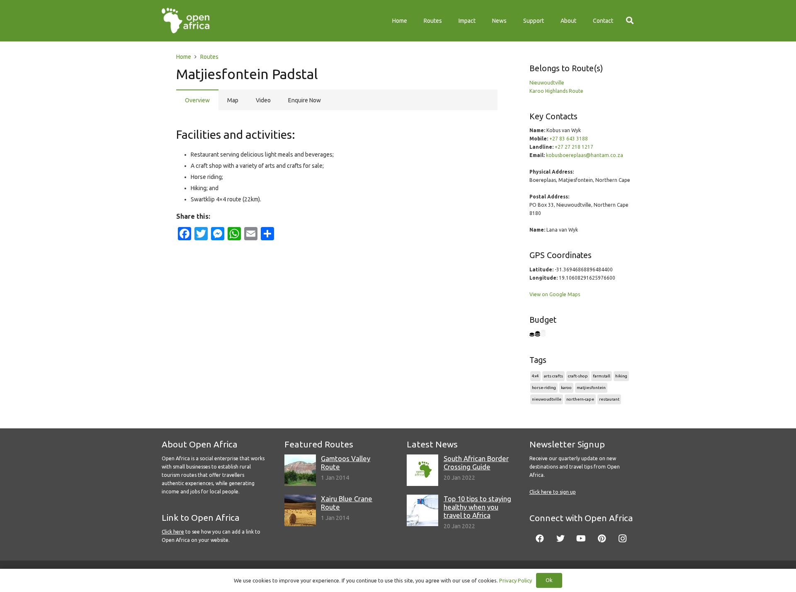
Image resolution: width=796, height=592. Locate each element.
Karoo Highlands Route (556, 91)
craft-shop (578, 376)
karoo (566, 387)
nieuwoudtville (546, 399)
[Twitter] (560, 538)
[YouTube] (581, 538)
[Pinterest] (602, 538)
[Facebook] (539, 538)
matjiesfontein (591, 387)
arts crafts (553, 376)
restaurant (609, 399)
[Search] (629, 20)
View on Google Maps (554, 294)
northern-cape (580, 399)
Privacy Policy (515, 580)
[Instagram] (622, 538)
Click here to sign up (552, 492)
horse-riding (544, 387)
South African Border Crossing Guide (476, 462)
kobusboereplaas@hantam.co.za (584, 155)
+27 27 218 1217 (574, 147)
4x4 (535, 376)
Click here (173, 531)
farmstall (601, 376)
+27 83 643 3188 (568, 138)
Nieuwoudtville (546, 82)
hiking (621, 376)
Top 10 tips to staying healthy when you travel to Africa (477, 507)
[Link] (185, 20)
